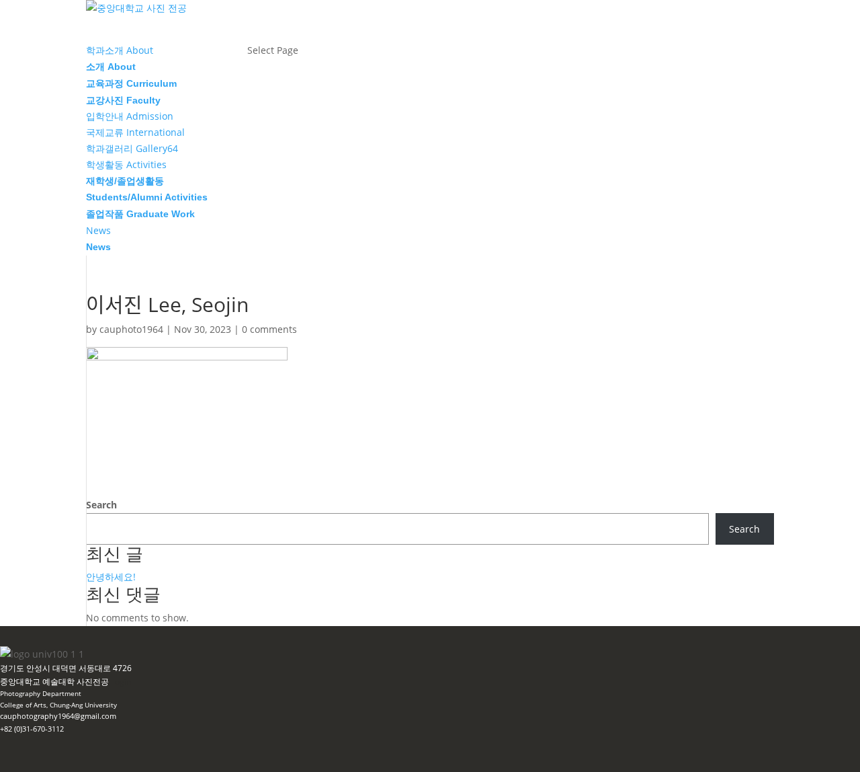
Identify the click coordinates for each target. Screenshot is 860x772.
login (122, 681)
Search (101, 504)
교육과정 (131, 83)
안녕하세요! (111, 576)
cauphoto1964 (131, 329)
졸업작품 (140, 213)
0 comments (269, 329)
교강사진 (123, 100)
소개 (111, 66)
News (98, 246)
